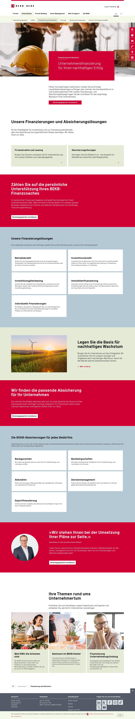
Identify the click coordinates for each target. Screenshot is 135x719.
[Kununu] (104, 702)
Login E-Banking (110, 7)
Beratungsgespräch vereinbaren (65, 102)
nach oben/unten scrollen (132, 690)
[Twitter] (98, 707)
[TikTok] (120, 702)
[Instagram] (115, 702)
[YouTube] (104, 707)
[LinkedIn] (98, 702)
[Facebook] (109, 702)
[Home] (13, 686)
